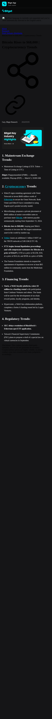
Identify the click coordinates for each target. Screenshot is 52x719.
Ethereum (8, 199)
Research (5, 31)
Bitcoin (19, 218)
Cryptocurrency (15, 186)
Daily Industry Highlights (12, 33)
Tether (7, 238)
